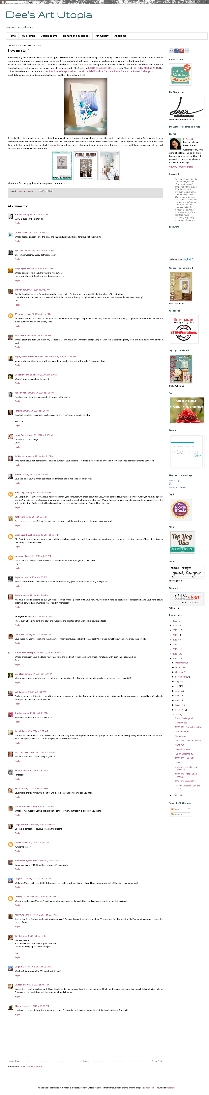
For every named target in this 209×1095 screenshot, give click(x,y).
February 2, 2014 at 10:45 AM (43, 915)
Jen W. (18, 731)
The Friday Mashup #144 (145, 68)
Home (12, 36)
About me (120, 36)
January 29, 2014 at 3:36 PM (38, 493)
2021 (175, 626)
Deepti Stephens (23, 375)
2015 (175, 654)
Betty (17, 788)
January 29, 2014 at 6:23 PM (34, 577)
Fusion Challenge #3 (184, 718)
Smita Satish (21, 251)
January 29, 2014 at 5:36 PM (34, 517)
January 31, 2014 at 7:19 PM (38, 879)
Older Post (157, 1061)
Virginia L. (19, 879)
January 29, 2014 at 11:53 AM (62, 357)
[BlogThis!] (43, 191)
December (180, 663)
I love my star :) (182, 723)
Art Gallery (102, 36)
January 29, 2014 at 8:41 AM (34, 233)
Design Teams (49, 36)
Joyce (17, 577)
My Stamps (28, 36)
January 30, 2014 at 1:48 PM (42, 825)
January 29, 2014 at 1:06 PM (41, 393)
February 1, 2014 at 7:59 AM (43, 897)
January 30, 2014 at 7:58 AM (42, 752)
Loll (16, 692)
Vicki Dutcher (21, 752)
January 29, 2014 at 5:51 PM (46, 535)
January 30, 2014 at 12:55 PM (40, 807)
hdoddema (151, 1088)
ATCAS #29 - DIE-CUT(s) (185, 781)
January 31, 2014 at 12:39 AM (35, 843)
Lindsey (18, 985)
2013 (175, 795)
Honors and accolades (76, 36)
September (180, 677)
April (177, 700)
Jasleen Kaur (21, 393)
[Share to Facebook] (48, 191)
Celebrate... (180, 763)
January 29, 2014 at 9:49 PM (38, 635)
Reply (17, 223)
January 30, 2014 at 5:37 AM (35, 731)
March (178, 705)
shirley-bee (20, 807)
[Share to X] (46, 191)
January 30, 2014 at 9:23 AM (35, 770)
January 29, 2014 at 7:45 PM (40, 617)
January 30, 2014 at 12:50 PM (34, 788)
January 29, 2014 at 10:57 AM (36, 290)
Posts (176, 809)
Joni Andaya (21, 456)
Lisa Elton (19, 674)
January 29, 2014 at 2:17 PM (40, 456)
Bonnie (18, 595)
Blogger (171, 1088)
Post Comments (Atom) (32, 1067)
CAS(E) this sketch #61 (100, 68)
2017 (175, 644)
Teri (16, 936)
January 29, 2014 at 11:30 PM (38, 674)
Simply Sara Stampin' (25, 653)
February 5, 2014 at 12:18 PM (38, 967)
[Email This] (40, 191)
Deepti (189, 139)
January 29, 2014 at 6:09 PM (38, 556)
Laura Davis (20, 435)
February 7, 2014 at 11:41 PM (35, 1006)
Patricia (18, 411)
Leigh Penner (21, 825)
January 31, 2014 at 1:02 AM (51, 861)
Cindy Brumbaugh (24, 535)
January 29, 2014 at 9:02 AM (40, 269)
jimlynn (18, 290)
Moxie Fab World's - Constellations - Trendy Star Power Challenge (116, 71)
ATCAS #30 (179, 745)
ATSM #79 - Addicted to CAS (188, 741)
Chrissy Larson (22, 897)
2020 (175, 630)
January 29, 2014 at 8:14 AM (35, 214)
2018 (175, 640)
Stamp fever (180, 736)
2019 (175, 635)
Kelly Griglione (22, 915)
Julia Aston (20, 336)
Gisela (18, 843)
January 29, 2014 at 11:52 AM (40, 336)
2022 (175, 621)
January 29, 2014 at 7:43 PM (35, 595)
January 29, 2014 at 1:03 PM (45, 375)
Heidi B (18, 770)
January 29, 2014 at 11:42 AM (37, 314)
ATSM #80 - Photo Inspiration (188, 727)
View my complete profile (181, 167)
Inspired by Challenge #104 (59, 71)
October (179, 672)
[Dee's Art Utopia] (170, 484)
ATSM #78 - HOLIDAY (184, 758)
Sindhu (18, 214)
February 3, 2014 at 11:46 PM (32, 936)
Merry (18, 1006)
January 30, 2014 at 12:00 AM (32, 692)
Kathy (18, 517)
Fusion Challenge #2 (184, 754)
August (178, 682)
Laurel (18, 233)
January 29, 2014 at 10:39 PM (50, 653)
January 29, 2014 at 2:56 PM (35, 475)
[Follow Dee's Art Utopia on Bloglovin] (181, 261)
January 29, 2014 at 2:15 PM (40, 435)
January (179, 715)
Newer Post (14, 1061)
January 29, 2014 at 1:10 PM (36, 411)
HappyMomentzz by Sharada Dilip (31, 357)
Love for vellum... (182, 732)
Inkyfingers (20, 269)
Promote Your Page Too (177, 487)
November (180, 667)
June (177, 691)
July (177, 686)
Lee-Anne (19, 635)
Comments (178, 814)
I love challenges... (183, 749)
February (179, 710)
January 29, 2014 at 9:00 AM (41, 251)
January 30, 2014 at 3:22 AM (35, 713)
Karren (18, 475)
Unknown (19, 556)
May (177, 696)
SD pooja (19, 314)
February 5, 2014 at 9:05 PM (36, 985)
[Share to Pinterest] (51, 191)
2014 (175, 659)
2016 (175, 649)
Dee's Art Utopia (49, 14)
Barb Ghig (20, 493)
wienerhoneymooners (26, 861)
